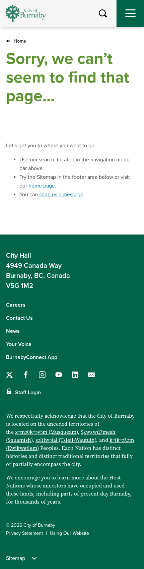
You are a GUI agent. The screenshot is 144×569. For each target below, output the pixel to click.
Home (20, 41)
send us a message (61, 194)
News (13, 331)
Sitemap (15, 558)
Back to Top (132, 224)
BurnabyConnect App (31, 357)
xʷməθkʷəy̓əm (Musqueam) (46, 431)
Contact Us (19, 318)
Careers (15, 305)
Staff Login (28, 392)
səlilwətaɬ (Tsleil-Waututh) (65, 440)
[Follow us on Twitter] (9, 374)
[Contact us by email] (91, 374)
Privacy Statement (24, 533)
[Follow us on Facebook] (25, 374)
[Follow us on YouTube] (58, 374)
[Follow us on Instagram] (42, 374)
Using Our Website (69, 533)
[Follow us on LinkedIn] (75, 374)
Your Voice (18, 344)
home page (41, 186)
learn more (70, 477)
